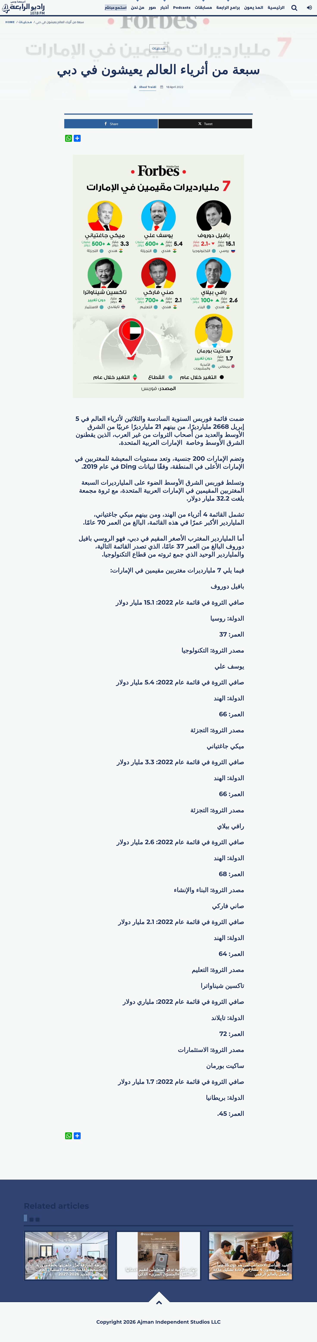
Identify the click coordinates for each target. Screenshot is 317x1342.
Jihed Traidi (147, 87)
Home (10, 22)
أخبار (164, 7)
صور (152, 7)
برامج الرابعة (228, 7)
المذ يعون (253, 7)
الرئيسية (276, 7)
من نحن (137, 7)
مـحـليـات (25, 22)
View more (66, 1256)
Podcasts (181, 7)
